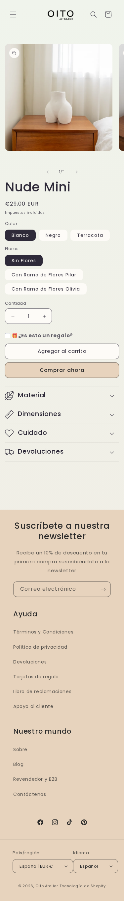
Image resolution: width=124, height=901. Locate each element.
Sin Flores (24, 260)
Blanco (20, 235)
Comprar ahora (62, 370)
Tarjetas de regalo (36, 676)
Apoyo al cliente (33, 706)
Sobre (20, 749)
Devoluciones (30, 662)
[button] (13, 14)
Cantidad (15, 303)
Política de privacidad (40, 647)
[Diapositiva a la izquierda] (47, 172)
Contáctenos (29, 794)
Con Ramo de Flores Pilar (44, 274)
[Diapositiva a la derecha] (76, 172)
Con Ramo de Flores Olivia (46, 289)
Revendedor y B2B (35, 779)
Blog (18, 764)
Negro (53, 235)
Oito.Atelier (46, 885)
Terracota (90, 235)
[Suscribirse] (103, 589)
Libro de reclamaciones (42, 691)
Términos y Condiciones (43, 632)
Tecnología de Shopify (83, 885)
